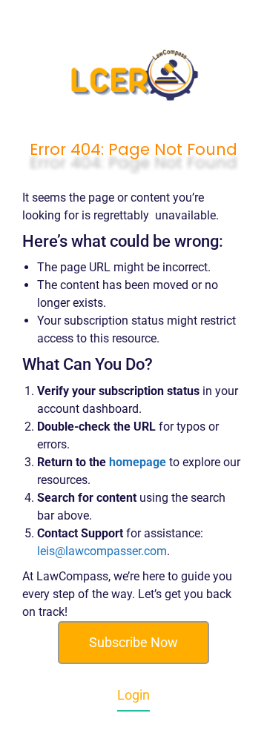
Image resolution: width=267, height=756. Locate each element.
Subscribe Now (133, 642)
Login (133, 695)
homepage (137, 462)
